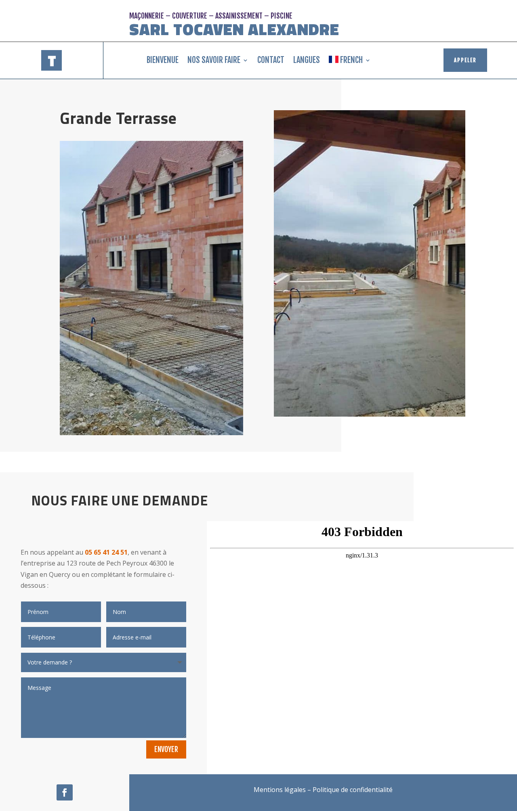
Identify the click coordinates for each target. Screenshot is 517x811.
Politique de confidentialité (353, 789)
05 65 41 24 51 (106, 552)
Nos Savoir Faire (213, 60)
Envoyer (166, 749)
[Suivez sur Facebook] (65, 792)
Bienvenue (163, 60)
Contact (270, 60)
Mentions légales (280, 789)
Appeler (465, 60)
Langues (306, 60)
